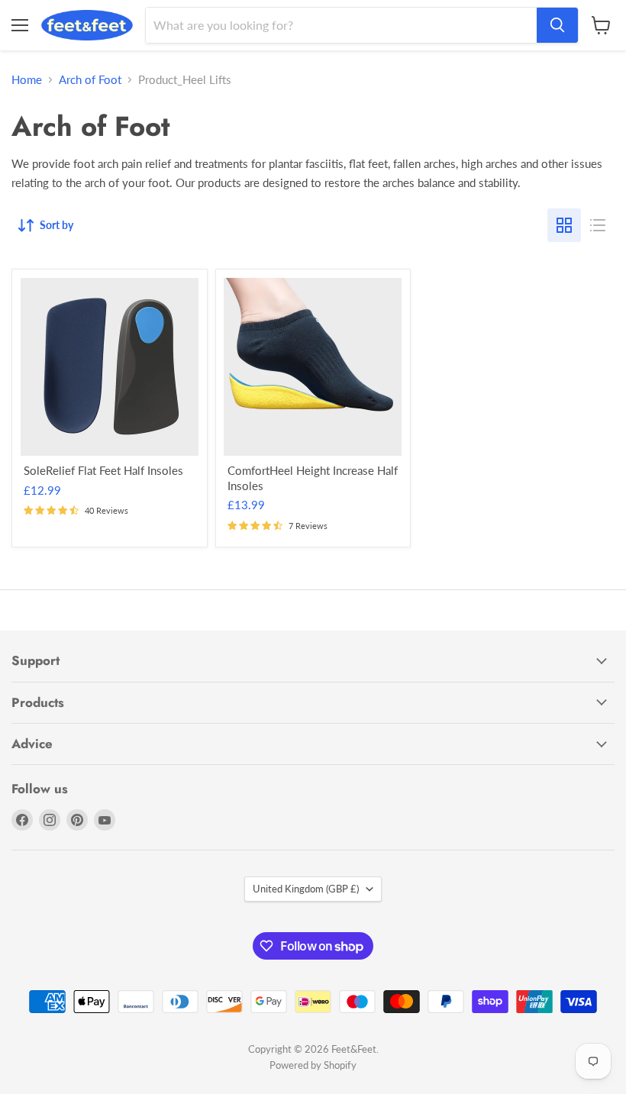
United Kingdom (306, 889)
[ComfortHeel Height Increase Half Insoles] (313, 367)
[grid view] (564, 225)
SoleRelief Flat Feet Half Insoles (103, 470)
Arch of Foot (90, 79)
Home (26, 79)
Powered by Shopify (313, 1065)
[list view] (598, 225)
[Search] (557, 25)
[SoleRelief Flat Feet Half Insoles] (109, 367)
